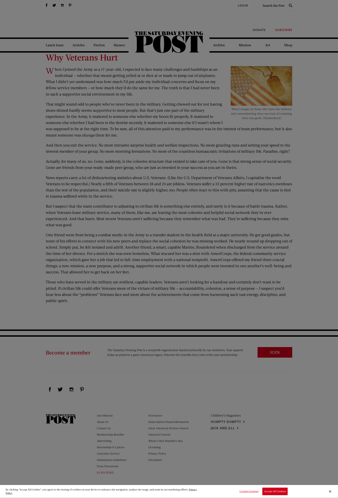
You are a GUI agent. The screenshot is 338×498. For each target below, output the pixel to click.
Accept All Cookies (275, 491)
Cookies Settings (248, 491)
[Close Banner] (330, 491)
